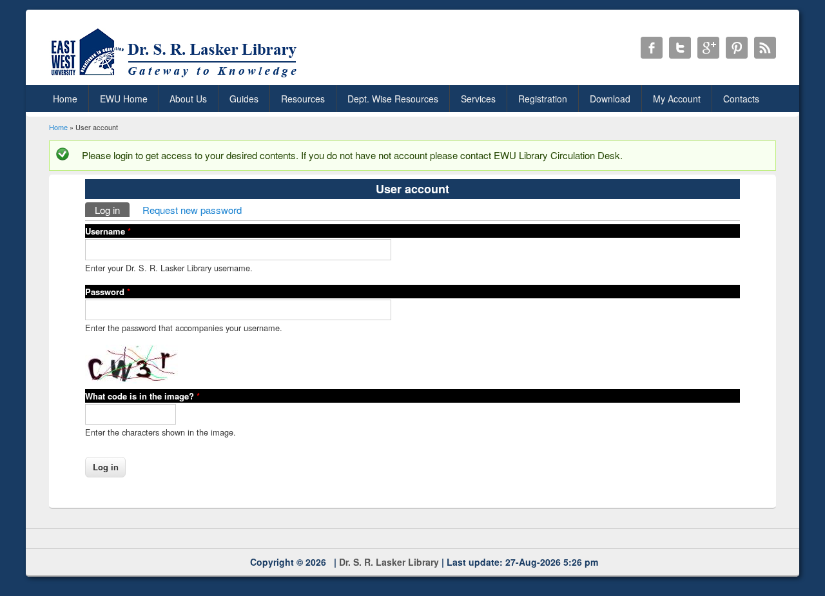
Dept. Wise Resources (392, 98)
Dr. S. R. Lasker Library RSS (765, 48)
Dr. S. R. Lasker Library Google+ (708, 48)
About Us (188, 98)
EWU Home (124, 98)
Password (107, 291)
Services (478, 98)
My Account (677, 98)
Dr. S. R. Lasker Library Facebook (652, 48)
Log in (112, 209)
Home (65, 98)
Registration (542, 98)
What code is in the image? (142, 396)
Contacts (741, 98)
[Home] (176, 77)
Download (610, 98)
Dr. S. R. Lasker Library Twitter (680, 48)
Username (108, 231)
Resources (303, 98)
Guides (243, 98)
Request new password (192, 209)
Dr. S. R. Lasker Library (389, 561)
